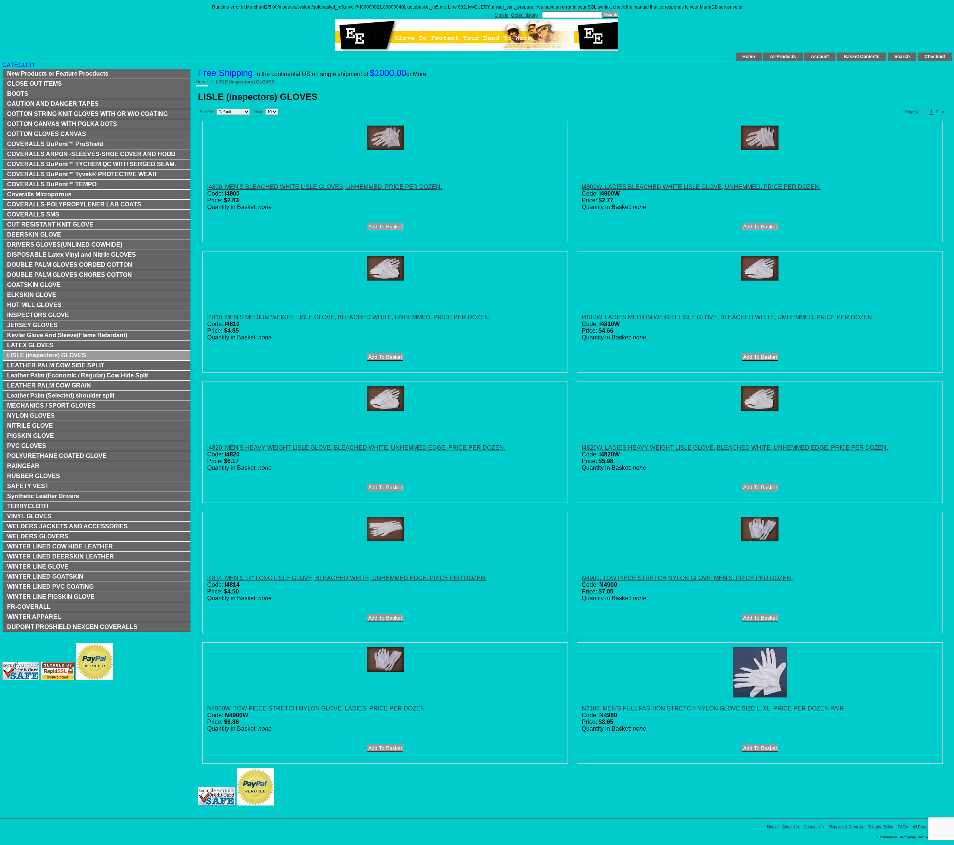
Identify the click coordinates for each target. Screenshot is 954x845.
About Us (790, 827)
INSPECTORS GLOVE (38, 315)
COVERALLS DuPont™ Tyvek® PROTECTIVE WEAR (82, 174)
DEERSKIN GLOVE (34, 234)
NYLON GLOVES (31, 415)
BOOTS (17, 94)
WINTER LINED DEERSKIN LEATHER (60, 556)
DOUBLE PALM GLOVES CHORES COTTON (69, 275)
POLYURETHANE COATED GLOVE (57, 456)
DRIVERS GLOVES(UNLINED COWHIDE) (64, 244)
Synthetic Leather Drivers (43, 496)
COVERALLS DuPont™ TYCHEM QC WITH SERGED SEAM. (91, 164)
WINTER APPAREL (34, 617)
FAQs (903, 827)
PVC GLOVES (26, 446)
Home (748, 56)
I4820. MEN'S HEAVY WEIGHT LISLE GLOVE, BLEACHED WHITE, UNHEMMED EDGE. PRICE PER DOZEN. (356, 447)
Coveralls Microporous (39, 194)
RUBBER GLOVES (33, 476)
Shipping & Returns (845, 827)
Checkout (935, 56)
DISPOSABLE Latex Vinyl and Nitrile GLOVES (71, 254)
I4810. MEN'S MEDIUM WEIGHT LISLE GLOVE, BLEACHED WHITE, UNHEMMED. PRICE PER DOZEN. (348, 317)
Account (820, 56)
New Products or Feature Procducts (57, 73)
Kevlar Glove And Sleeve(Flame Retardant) (67, 335)
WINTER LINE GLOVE (38, 566)
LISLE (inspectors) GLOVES (46, 355)
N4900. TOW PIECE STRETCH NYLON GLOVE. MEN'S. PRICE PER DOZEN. (687, 578)
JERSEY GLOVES (32, 325)
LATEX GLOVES (30, 345)
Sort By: (207, 112)
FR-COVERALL (29, 607)
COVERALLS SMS (33, 214)
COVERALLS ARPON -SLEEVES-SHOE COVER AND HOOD (91, 154)
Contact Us (813, 827)
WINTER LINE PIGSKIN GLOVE (51, 597)
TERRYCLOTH (27, 506)
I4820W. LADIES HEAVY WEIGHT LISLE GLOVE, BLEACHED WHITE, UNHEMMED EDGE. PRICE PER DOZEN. (735, 447)
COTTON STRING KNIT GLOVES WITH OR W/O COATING (87, 114)
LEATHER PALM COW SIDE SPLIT (55, 365)
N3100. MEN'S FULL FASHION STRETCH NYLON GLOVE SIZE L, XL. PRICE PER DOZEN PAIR (713, 708)
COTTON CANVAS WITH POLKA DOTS (62, 124)
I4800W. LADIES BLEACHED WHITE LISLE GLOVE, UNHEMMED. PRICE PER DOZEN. (701, 187)
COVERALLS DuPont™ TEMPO (52, 184)
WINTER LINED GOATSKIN (45, 576)
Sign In (502, 15)
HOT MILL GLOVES (34, 305)
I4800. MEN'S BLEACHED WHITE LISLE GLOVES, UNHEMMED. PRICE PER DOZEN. (324, 187)
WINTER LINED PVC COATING (50, 586)
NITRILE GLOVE (30, 425)
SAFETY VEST (28, 486)
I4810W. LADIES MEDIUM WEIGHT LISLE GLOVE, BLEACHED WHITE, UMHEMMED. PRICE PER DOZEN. (728, 317)
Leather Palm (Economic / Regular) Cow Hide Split (77, 375)
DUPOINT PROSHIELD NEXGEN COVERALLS (72, 627)
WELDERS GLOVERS (38, 536)
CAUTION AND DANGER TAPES (53, 104)
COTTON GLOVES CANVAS (46, 134)
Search (902, 56)
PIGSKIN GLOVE (30, 436)
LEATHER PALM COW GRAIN (49, 385)
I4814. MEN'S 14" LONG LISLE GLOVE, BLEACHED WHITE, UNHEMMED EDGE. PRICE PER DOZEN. (347, 578)
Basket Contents (861, 56)
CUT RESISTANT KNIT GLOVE (50, 224)
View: (258, 112)
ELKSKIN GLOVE (31, 295)
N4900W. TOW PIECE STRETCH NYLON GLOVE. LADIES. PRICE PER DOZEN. (316, 708)
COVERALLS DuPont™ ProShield (55, 144)
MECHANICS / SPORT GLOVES (51, 405)
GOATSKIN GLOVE (34, 285)
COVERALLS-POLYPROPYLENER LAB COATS (74, 204)
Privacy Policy (880, 827)
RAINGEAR (23, 466)
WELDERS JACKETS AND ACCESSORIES (67, 526)
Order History (524, 15)
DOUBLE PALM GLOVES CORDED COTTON (69, 265)
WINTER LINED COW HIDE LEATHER (60, 546)
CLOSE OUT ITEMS (34, 83)
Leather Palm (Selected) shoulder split (60, 395)
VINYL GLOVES (29, 516)
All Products (783, 56)
